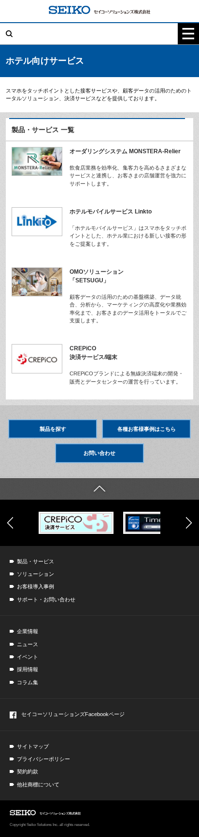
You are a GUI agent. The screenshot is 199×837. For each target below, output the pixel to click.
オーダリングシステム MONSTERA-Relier (125, 151)
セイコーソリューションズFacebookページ (73, 714)
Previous (10, 523)
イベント (27, 657)
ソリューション (35, 574)
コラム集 (27, 682)
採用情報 (27, 669)
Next (189, 523)
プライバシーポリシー (43, 759)
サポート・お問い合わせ (46, 599)
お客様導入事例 (35, 586)
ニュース (27, 644)
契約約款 (27, 771)
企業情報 (27, 631)
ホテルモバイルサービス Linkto (111, 211)
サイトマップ (33, 746)
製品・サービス (35, 561)
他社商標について (38, 784)
